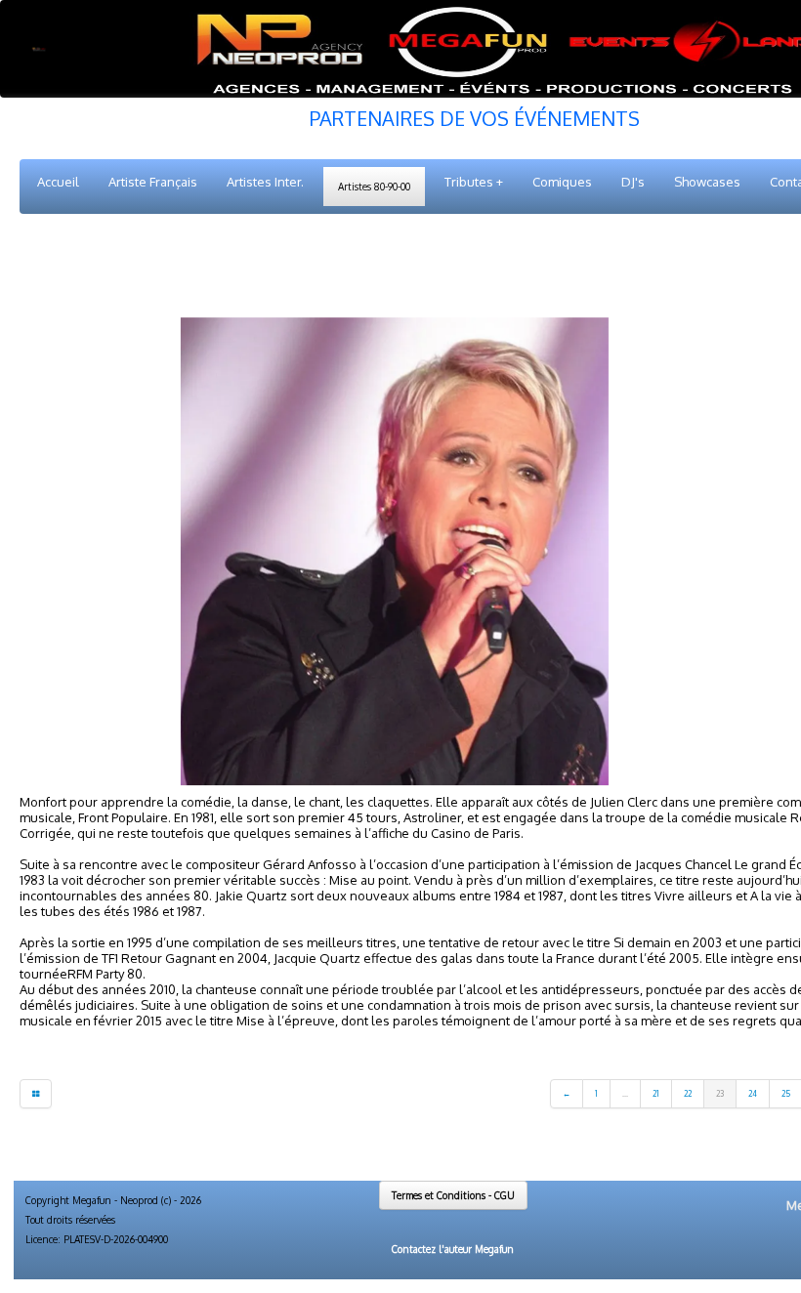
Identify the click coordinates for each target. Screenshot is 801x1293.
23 (720, 1094)
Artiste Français (152, 181)
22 (688, 1094)
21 (656, 1094)
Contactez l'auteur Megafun (453, 1249)
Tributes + (473, 181)
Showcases (707, 181)
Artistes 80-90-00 (374, 186)
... (625, 1094)
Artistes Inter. (265, 181)
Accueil (58, 181)
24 (752, 1094)
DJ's (633, 181)
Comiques (562, 181)
